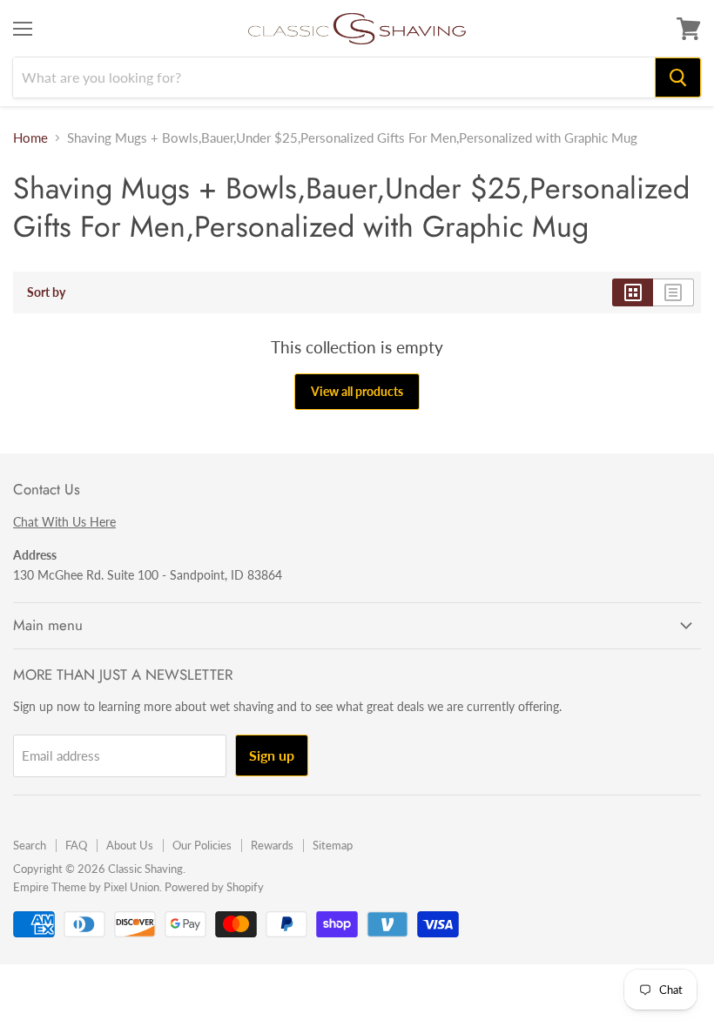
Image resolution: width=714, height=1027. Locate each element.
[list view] (673, 292)
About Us (129, 845)
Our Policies (202, 845)
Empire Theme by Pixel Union (86, 887)
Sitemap (333, 845)
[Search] (678, 77)
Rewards (272, 845)
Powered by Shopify (214, 887)
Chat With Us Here (64, 521)
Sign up (271, 755)
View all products (357, 391)
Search (29, 845)
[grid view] (632, 292)
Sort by (46, 292)
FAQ (76, 845)
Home (30, 138)
